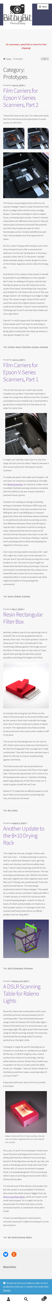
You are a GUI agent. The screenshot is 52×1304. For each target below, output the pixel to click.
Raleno (29, 1237)
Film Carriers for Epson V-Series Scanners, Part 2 (20, 97)
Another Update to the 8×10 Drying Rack (23, 835)
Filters (15, 810)
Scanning (44, 347)
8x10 (10, 968)
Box (9, 810)
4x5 (9, 1237)
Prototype (26, 347)
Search (26, 1299)
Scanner (35, 347)
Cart (40, 1297)
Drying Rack (18, 968)
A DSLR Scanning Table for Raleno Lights (21, 993)
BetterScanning (15, 484)
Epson (18, 347)
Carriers (11, 347)
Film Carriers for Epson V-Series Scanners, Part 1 (20, 372)
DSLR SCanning (18, 1237)
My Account (8, 1299)
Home (8, 59)
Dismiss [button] (7, 1290)
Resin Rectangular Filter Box (23, 618)
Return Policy (9, 1266)
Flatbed (17, 596)
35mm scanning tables (14, 1196)
